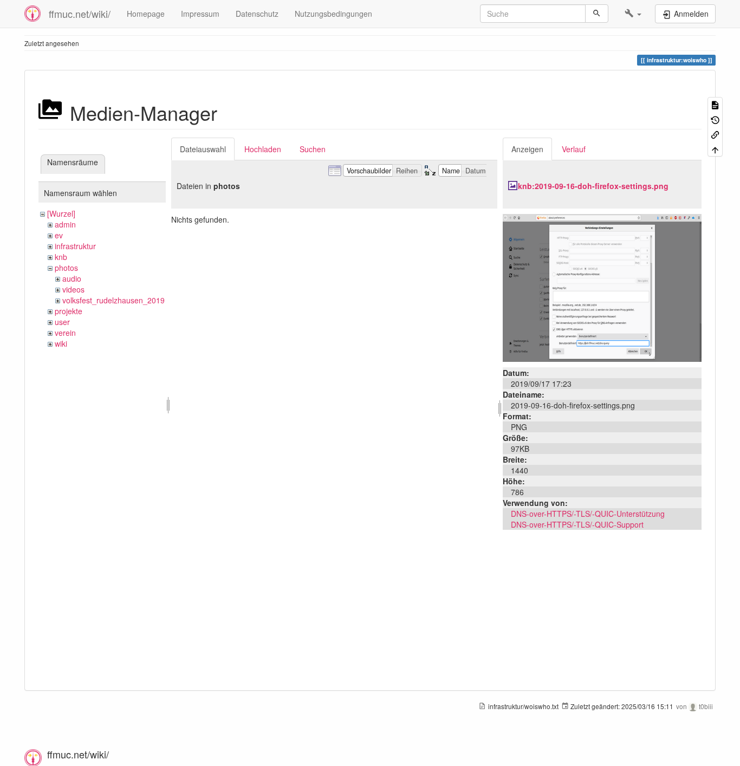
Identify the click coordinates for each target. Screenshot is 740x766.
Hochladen (262, 149)
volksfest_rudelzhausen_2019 (113, 300)
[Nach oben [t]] (715, 148)
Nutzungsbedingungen (333, 13)
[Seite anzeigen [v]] (715, 104)
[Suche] (596, 13)
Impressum (200, 13)
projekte (68, 311)
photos (66, 267)
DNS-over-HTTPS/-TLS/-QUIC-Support (577, 524)
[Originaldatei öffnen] (602, 286)
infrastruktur (75, 246)
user (62, 321)
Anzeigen (527, 149)
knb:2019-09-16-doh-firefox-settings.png (593, 185)
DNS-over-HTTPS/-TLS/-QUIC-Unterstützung (588, 513)
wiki (61, 343)
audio (71, 278)
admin (65, 224)
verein (65, 332)
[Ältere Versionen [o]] (715, 119)
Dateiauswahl (203, 149)
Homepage (146, 13)
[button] (633, 13)
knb (61, 256)
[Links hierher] (715, 134)
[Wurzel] (61, 213)
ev (59, 235)
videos (73, 289)
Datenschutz (257, 13)
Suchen (313, 149)
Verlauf (574, 149)
